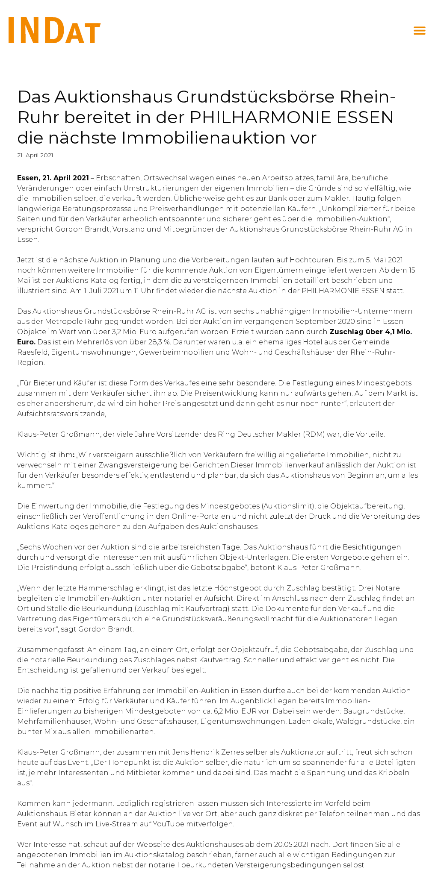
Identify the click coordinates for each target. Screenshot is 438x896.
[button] (419, 30)
